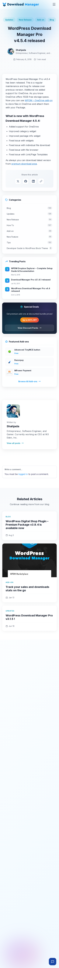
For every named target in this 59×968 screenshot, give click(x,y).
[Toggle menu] (54, 4)
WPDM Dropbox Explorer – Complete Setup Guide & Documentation (32, 269)
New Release (25, 20)
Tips (29, 242)
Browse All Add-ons (27, 381)
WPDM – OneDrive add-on (39, 100)
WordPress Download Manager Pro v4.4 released (30, 289)
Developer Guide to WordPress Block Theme (29, 248)
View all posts (13, 443)
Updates (9, 20)
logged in (23, 474)
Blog (52, 20)
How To (29, 225)
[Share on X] (18, 181)
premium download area (24, 163)
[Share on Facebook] (26, 181)
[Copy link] (41, 181)
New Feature (29, 237)
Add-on (40, 20)
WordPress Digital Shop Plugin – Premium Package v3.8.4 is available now (27, 525)
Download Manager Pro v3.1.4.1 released (30, 280)
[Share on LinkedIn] (33, 181)
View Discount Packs (28, 328)
